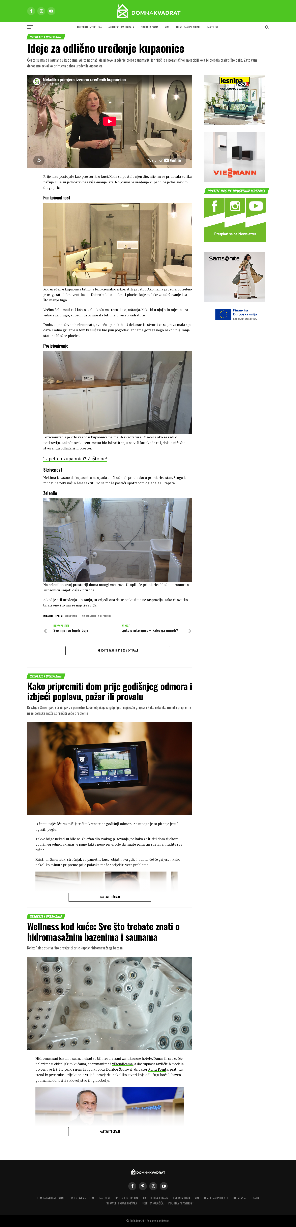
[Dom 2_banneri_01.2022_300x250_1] (234, 124)
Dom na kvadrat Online (51, 1198)
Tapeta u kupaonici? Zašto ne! (75, 458)
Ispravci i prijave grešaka (121, 1203)
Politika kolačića (153, 1203)
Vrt (167, 27)
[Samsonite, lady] (234, 300)
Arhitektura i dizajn (121, 27)
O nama (254, 1198)
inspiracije (73, 616)
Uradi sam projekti (188, 27)
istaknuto (89, 616)
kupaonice (105, 616)
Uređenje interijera (89, 27)
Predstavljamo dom (82, 1198)
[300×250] (234, 181)
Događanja (239, 1198)
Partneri (212, 27)
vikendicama (122, 1064)
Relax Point (157, 1069)
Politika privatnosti (181, 1203)
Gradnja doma (149, 27)
